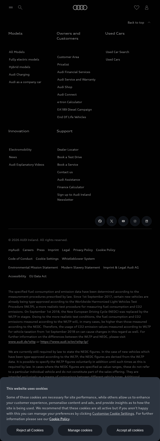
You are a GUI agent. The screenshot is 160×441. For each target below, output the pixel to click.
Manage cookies (80, 430)
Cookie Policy (59, 419)
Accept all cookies (130, 430)
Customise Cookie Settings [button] (113, 413)
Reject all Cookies (30, 430)
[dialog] (80, 409)
